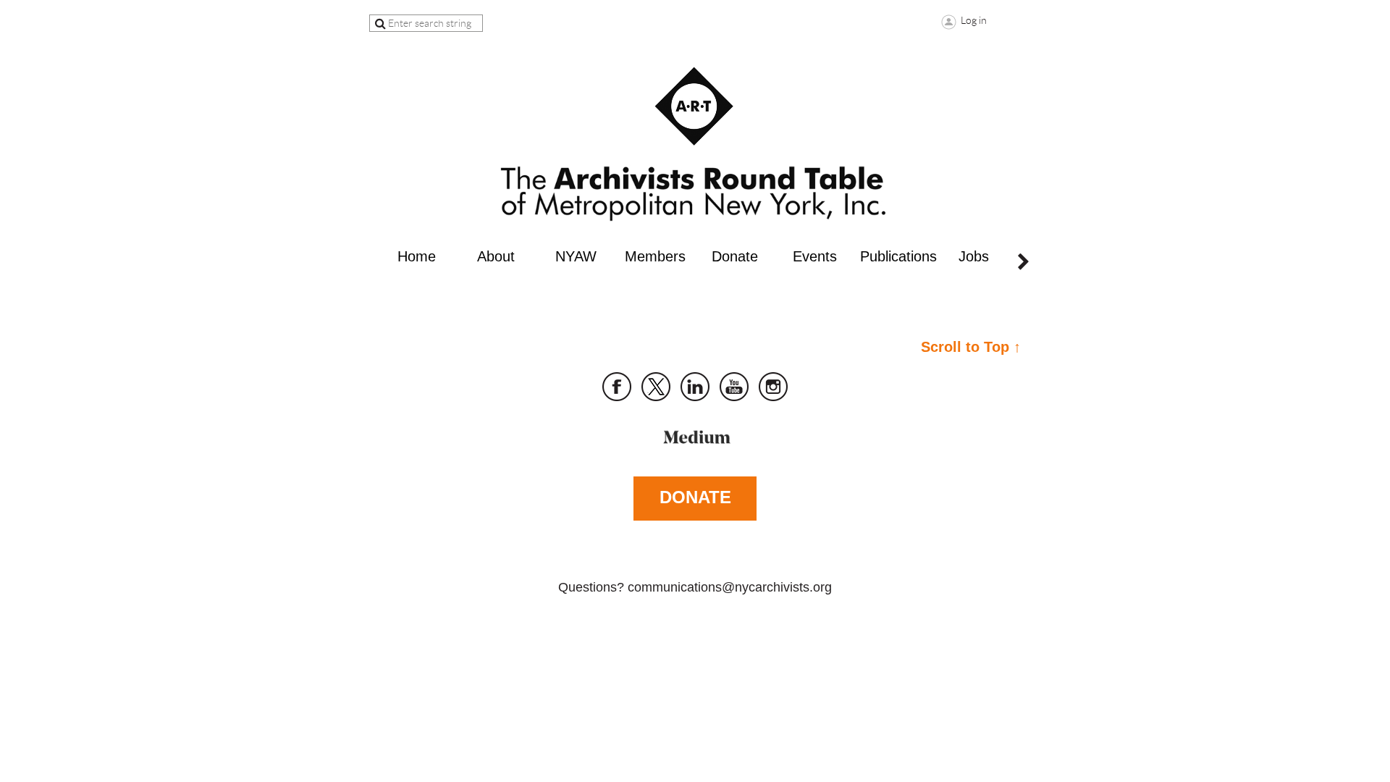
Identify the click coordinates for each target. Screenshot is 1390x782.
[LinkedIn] (695, 386)
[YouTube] (734, 386)
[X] (655, 386)
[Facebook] (616, 386)
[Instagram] (773, 386)
